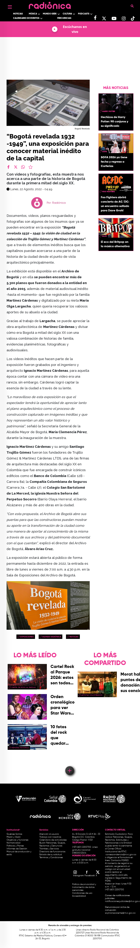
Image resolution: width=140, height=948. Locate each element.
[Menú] (10, 7)
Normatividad (13, 843)
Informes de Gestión (17, 849)
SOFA (104, 152)
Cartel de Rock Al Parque (23, 687)
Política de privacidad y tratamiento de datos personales (84, 887)
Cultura (67, 14)
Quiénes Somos (14, 834)
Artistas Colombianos (91, 695)
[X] (16, 167)
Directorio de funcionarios (52, 852)
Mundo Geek (50, 14)
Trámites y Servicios (49, 849)
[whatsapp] (23, 167)
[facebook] (8, 167)
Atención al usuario (49, 834)
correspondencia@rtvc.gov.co (121, 855)
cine (13, 718)
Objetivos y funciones (17, 840)
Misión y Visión (14, 837)
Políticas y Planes (15, 846)
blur (104, 236)
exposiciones (27, 636)
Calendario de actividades (53, 840)
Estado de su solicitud (50, 855)
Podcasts (83, 14)
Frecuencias (64, 18)
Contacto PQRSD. (120, 860)
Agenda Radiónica (51, 636)
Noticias (18, 14)
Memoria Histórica (20, 748)
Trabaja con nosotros (50, 837)
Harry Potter (108, 111)
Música (33, 14)
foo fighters (108, 192)
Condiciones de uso (82, 893)
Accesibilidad (79, 896)
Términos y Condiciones (51, 857)
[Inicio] (50, 4)
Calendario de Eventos (26, 18)
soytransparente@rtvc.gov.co (120, 913)
